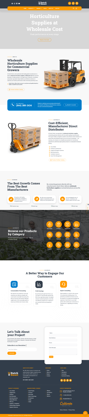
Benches (67, 238)
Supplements (67, 228)
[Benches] (67, 235)
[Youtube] (70, 380)
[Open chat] (85, 413)
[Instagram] (64, 380)
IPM (49, 238)
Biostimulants (76, 228)
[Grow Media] (49, 224)
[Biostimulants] (76, 224)
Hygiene (58, 249)
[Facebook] (61, 380)
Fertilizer (59, 228)
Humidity (77, 238)
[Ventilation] (76, 245)
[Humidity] (76, 235)
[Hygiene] (59, 245)
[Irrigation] (50, 245)
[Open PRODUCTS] (34, 8)
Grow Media (49, 228)
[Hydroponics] (67, 245)
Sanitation (58, 238)
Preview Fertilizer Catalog (16, 89)
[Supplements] (67, 224)
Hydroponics (67, 249)
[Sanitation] (58, 235)
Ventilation (76, 248)
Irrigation (50, 249)
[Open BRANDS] (41, 8)
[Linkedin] (67, 380)
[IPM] (50, 235)
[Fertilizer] (58, 224)
